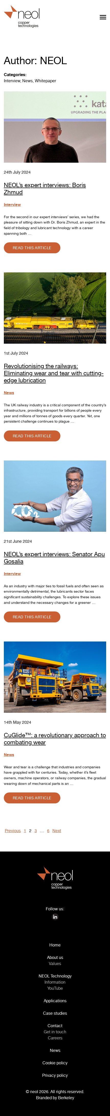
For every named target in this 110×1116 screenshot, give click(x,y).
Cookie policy (55, 1062)
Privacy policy (55, 1075)
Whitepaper (45, 80)
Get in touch (55, 1031)
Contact (55, 1025)
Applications (55, 1000)
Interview (12, 80)
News (27, 80)
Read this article (32, 247)
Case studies (55, 1013)
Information (55, 982)
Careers (55, 1037)
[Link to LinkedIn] (55, 916)
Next (56, 830)
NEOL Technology (55, 976)
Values (55, 963)
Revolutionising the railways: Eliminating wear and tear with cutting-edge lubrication (54, 372)
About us (55, 957)
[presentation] (102, 1108)
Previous (13, 830)
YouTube (55, 988)
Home (55, 944)
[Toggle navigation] (103, 17)
